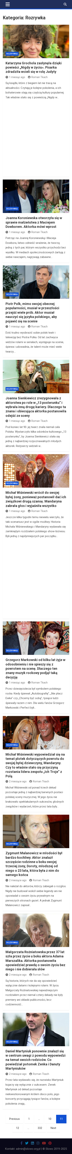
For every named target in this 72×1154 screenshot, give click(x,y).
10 (49, 1119)
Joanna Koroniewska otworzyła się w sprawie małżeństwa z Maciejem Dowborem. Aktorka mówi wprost (34, 222)
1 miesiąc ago (17, 77)
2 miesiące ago (18, 781)
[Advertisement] (36, 138)
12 (17, 1128)
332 (40, 1128)
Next (53, 1128)
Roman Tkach (39, 77)
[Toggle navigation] (8, 4)
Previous (14, 1119)
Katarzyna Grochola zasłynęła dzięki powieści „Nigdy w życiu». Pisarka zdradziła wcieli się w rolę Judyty (34, 67)
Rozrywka (12, 54)
